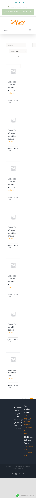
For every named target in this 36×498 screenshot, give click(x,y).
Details (16, 100)
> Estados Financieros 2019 (28, 431)
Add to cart (10, 101)
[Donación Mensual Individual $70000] (13, 217)
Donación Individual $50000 (12, 327)
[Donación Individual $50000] (13, 314)
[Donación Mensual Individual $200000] (13, 168)
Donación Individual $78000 (12, 373)
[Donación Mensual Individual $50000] (13, 120)
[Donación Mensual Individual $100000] (13, 71)
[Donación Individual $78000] (13, 359)
